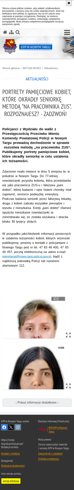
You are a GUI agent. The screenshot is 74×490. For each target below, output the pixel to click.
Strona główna (11, 68)
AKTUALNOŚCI (32, 68)
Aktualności (51, 68)
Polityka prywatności (48, 459)
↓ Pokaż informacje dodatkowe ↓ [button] (37, 402)
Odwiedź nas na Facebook (4, 427)
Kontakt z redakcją (10, 453)
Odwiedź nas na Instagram (18, 427)
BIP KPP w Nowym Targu (58, 429)
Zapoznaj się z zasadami (50, 453)
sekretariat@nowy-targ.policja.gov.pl (26, 256)
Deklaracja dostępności (13, 465)
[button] (67, 33)
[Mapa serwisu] (11, 32)
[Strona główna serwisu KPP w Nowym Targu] (5, 32)
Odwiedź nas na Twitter (11, 427)
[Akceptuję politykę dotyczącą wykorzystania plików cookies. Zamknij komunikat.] (69, 3)
